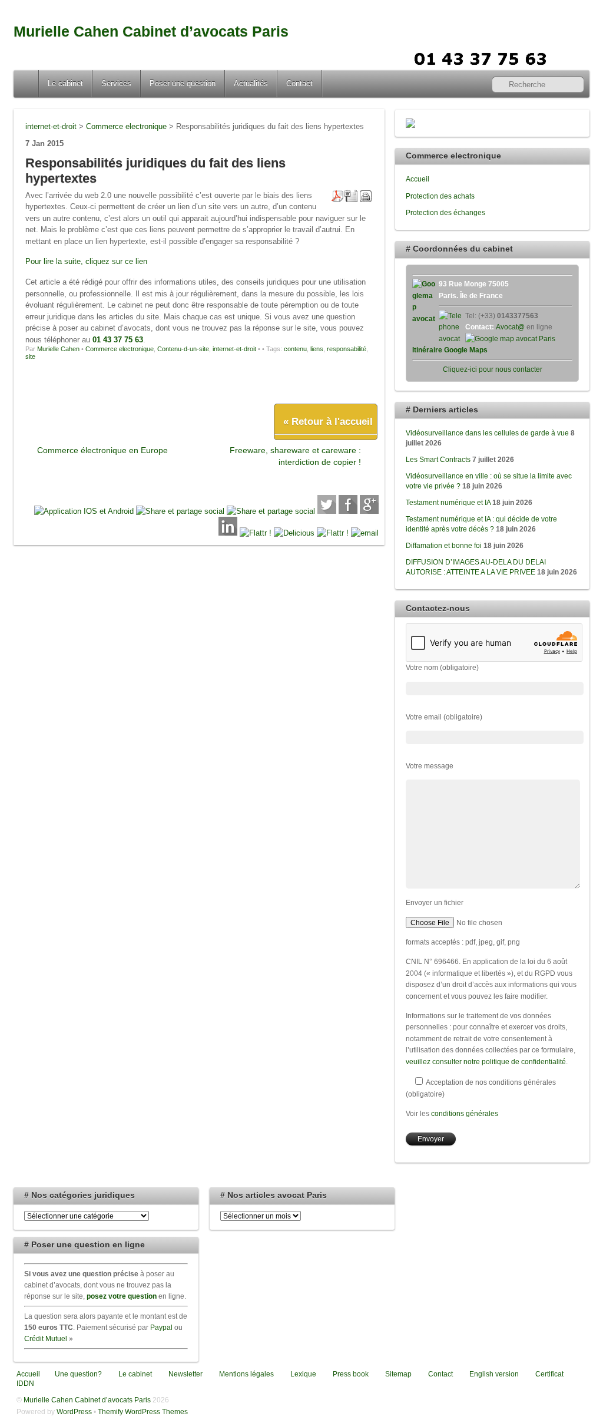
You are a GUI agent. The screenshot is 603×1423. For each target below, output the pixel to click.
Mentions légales (245, 1374)
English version (493, 1374)
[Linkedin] (227, 533)
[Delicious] (294, 533)
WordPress (74, 1411)
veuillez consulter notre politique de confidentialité (486, 1061)
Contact (299, 83)
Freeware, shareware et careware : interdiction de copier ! (295, 455)
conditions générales (464, 1113)
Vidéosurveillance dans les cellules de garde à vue (487, 433)
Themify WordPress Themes (143, 1411)
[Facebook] (348, 511)
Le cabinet (65, 83)
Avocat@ (510, 327)
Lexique (302, 1374)
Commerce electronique (119, 348)
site (30, 356)
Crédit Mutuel (45, 1338)
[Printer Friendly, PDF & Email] (351, 195)
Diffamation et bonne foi (444, 545)
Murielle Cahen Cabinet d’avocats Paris (151, 31)
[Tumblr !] (333, 533)
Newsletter (185, 1374)
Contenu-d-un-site (183, 348)
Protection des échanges (445, 212)
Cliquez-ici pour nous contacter (492, 369)
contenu (295, 348)
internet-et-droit (234, 348)
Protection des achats (440, 196)
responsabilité (346, 348)
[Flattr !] (255, 533)
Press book (350, 1374)
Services (116, 83)
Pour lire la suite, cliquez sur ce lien (86, 261)
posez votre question (122, 1296)
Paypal (161, 1327)
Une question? (77, 1374)
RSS (576, 57)
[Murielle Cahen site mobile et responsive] (84, 511)
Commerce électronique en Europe (102, 450)
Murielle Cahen (58, 348)
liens (316, 348)
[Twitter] (326, 511)
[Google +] (369, 511)
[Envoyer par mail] (365, 533)
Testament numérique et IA (448, 502)
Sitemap (397, 1374)
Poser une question (183, 83)
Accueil (27, 83)
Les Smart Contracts (438, 459)
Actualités (251, 83)
